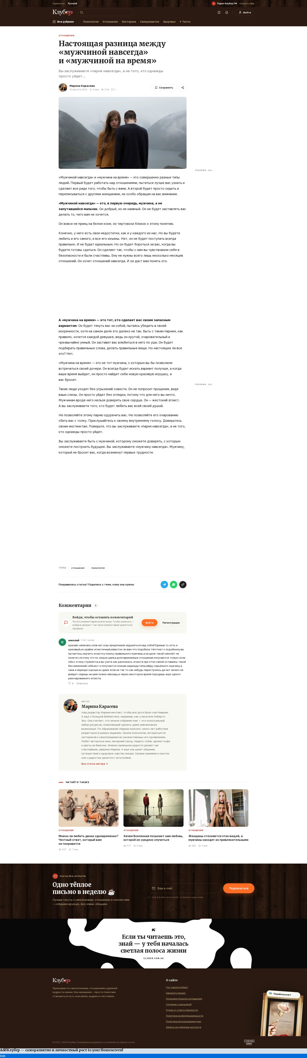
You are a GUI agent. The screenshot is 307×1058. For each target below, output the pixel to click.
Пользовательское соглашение (184, 998)
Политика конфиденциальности (184, 1015)
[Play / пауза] (214, 4)
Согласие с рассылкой (179, 1004)
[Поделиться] (183, 88)
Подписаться (238, 888)
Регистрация (171, 622)
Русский (72, 3)
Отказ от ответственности (182, 1010)
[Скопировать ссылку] (183, 584)
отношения (77, 567)
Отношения (110, 21)
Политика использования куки (183, 1021)
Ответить (82, 683)
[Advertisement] (123, 292)
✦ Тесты (184, 21)
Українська (58, 3)
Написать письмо (176, 993)
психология (98, 567)
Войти (150, 622)
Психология (91, 21)
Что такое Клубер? (177, 987)
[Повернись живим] (249, 1042)
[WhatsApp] (173, 584)
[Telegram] (164, 584)
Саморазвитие (149, 21)
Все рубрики (65, 21)
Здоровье (169, 21)
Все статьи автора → (94, 763)
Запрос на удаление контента (183, 1027)
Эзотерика (129, 21)
